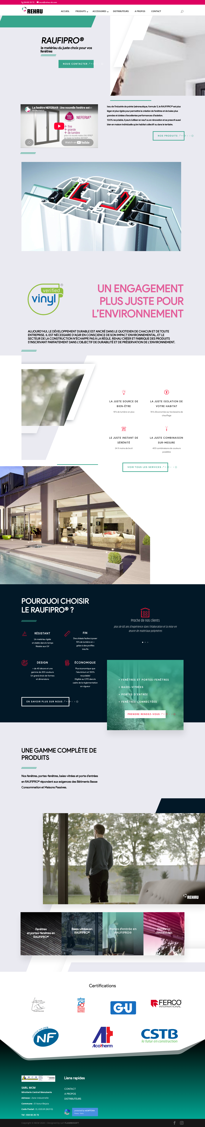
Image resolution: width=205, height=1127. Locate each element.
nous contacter (75, 64)
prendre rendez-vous (144, 714)
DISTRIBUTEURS (72, 1098)
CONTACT (70, 1088)
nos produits (168, 136)
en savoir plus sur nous (45, 701)
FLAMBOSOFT (72, 1122)
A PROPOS (70, 1093)
